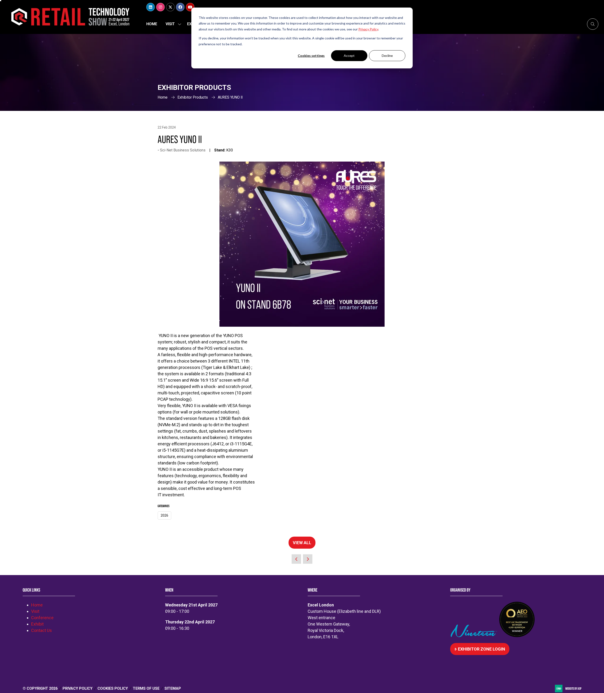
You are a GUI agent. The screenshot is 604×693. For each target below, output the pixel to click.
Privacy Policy (77, 688)
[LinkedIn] (150, 7)
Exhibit (37, 624)
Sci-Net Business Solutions (183, 150)
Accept (349, 56)
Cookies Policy (112, 688)
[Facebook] (180, 7)
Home (151, 24)
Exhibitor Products (192, 97)
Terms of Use (146, 688)
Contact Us (41, 630)
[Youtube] (190, 7)
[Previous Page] (296, 559)
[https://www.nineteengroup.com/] (474, 635)
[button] (592, 24)
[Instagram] (160, 7)
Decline (387, 56)
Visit (170, 24)
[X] (170, 7)
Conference (42, 617)
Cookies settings (311, 56)
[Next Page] (307, 559)
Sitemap (172, 688)
